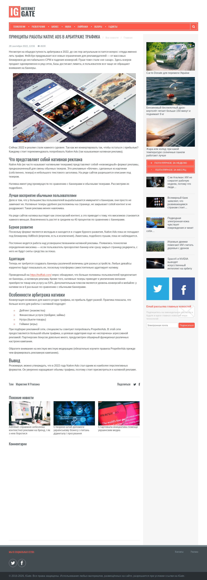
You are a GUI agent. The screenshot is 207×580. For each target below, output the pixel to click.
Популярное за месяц (170, 169)
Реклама (194, 551)
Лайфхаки (82, 26)
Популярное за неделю (170, 163)
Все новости (112, 37)
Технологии (19, 26)
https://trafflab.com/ (40, 274)
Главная (128, 37)
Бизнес (55, 26)
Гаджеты (113, 26)
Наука (68, 26)
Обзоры (98, 26)
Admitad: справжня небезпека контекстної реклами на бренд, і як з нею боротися (29, 430)
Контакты (179, 551)
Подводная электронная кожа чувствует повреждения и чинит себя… (169, 224)
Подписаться (187, 325)
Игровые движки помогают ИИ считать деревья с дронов (180, 245)
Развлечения (38, 26)
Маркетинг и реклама (28, 384)
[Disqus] (74, 489)
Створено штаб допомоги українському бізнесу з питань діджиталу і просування (71, 430)
